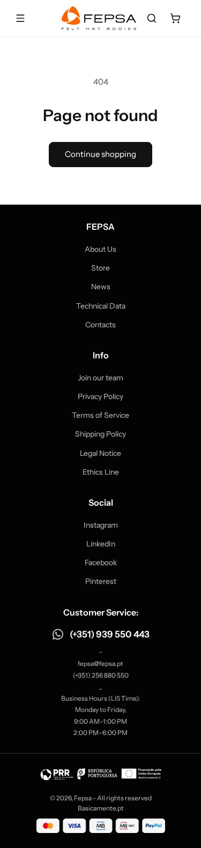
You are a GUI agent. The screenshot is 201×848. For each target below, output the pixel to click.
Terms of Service (100, 415)
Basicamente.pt (101, 808)
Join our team (100, 377)
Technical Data (100, 306)
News (100, 286)
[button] (151, 18)
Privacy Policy (100, 396)
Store (100, 268)
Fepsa (83, 798)
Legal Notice (100, 453)
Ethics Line (101, 472)
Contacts (100, 324)
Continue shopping (100, 154)
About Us (100, 249)
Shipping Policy (100, 434)
